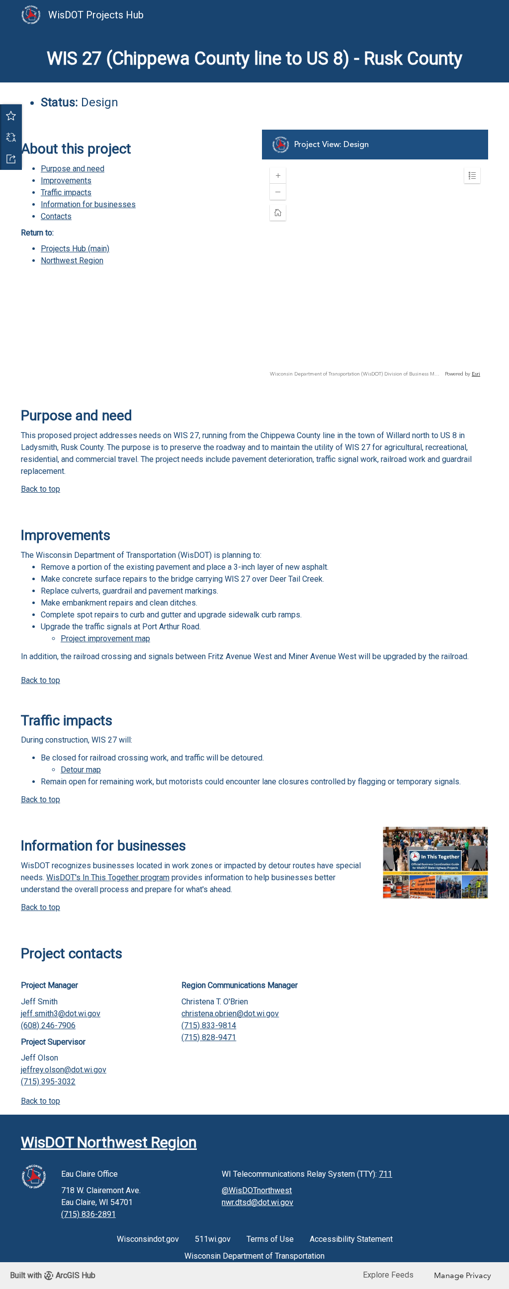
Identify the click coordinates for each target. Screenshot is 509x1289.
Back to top (40, 489)
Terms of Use (270, 1239)
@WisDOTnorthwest (257, 1190)
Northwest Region (72, 260)
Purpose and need (72, 168)
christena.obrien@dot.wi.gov (230, 1013)
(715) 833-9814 (208, 1025)
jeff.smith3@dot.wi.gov (60, 1013)
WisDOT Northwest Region (109, 1142)
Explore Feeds (388, 1275)
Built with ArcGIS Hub (52, 1275)
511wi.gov (213, 1239)
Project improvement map (105, 638)
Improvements (66, 180)
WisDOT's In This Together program (108, 877)
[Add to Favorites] (11, 115)
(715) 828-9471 (208, 1037)
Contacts (56, 216)
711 (385, 1174)
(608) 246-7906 (48, 1025)
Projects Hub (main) (75, 248)
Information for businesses (88, 204)
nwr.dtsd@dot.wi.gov (257, 1202)
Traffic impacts (66, 192)
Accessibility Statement (351, 1239)
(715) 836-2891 (88, 1214)
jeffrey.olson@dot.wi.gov (63, 1069)
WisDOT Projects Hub (97, 15)
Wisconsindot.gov (148, 1239)
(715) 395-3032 (48, 1081)
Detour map (81, 769)
